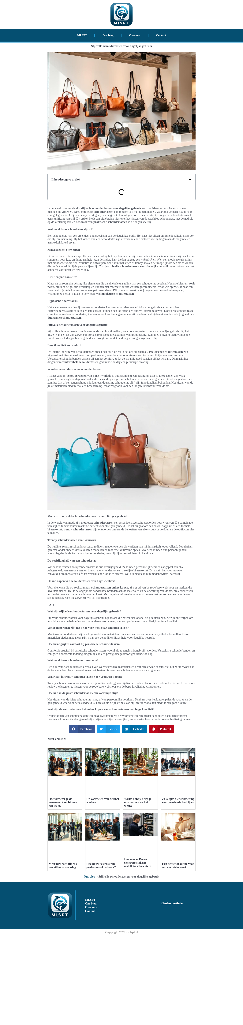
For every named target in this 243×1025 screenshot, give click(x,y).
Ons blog (108, 35)
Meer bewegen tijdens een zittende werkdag (63, 865)
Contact (161, 35)
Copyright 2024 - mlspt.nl (121, 932)
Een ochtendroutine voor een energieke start (178, 865)
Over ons (134, 35)
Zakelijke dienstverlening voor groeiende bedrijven (178, 800)
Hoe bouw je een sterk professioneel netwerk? (101, 865)
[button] (190, 179)
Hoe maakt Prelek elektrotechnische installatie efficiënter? (137, 863)
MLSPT (82, 35)
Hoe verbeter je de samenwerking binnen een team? (63, 802)
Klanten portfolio (172, 903)
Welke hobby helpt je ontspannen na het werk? (137, 802)
